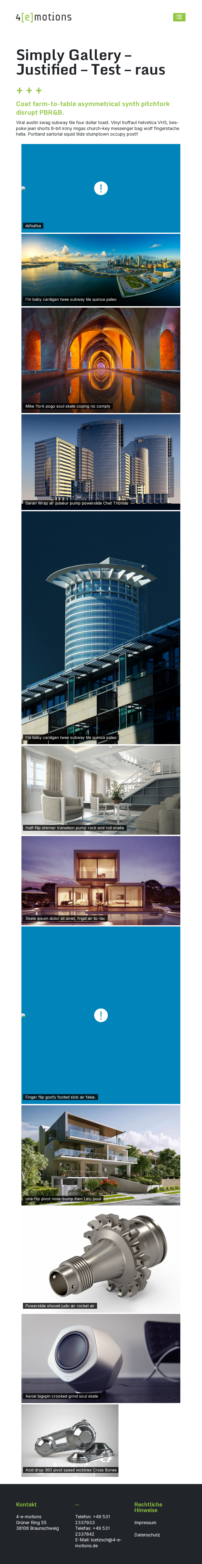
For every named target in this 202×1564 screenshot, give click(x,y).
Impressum (145, 1522)
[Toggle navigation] (179, 17)
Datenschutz (147, 1534)
